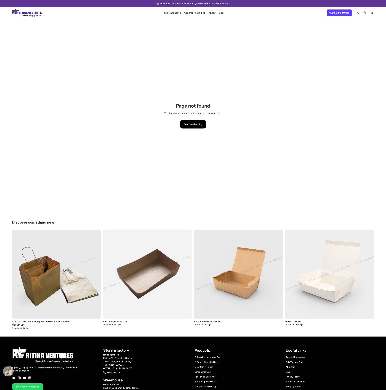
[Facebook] (14, 378)
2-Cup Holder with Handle (207, 362)
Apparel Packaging (295, 357)
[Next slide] (96, 274)
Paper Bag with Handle (206, 381)
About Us (290, 367)
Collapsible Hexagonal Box (208, 357)
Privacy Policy (293, 376)
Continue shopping (193, 124)
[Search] (372, 12)
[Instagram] (19, 378)
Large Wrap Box (203, 372)
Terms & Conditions (295, 381)
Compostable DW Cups (206, 386)
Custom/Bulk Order (339, 12)
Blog (288, 372)
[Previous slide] (16, 274)
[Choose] (96, 314)
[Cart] (364, 12)
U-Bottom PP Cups (204, 367)
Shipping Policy (293, 386)
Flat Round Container (205, 376)
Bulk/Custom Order (295, 362)
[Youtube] (24, 378)
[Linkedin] (30, 378)
